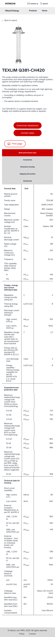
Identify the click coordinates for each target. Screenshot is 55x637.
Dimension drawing (27, 167)
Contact (32, 634)
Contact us (34, 4)
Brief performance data (27, 153)
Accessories (27, 160)
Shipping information (27, 174)
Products (33, 10)
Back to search (10, 20)
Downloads (27, 181)
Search (45, 4)
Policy (21, 634)
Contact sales (27, 133)
